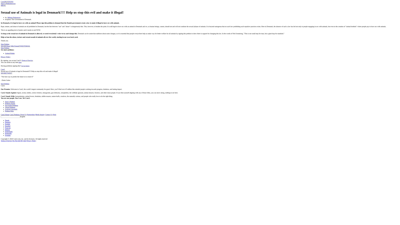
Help (54, 115)
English (22, 117)
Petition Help (9, 111)
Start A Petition (6, 3)
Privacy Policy (5, 57)
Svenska (8, 135)
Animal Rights (10, 53)
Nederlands (8, 131)
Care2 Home (5, 115)
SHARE (3, 73)
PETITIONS (9, 2)
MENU (3, 5)
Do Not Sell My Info (19, 141)
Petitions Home (10, 103)
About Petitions (10, 107)
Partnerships (31, 115)
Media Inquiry (40, 115)
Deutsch (7, 122)
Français (8, 128)
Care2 (3, 2)
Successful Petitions (11, 105)
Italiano (7, 130)
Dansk (7, 120)
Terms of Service (27, 60)
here (20, 62)
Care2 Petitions (15, 115)
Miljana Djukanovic (14, 17)
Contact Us (48, 115)
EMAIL (27, 46)
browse (13, 3)
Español (7, 126)
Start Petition (5, 84)
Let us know (25, 66)
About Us (23, 115)
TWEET (22, 46)
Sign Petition (5, 44)
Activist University (11, 109)
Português (8, 133)
